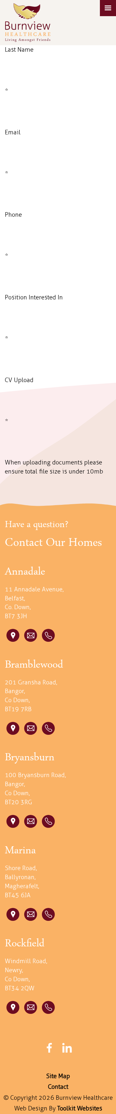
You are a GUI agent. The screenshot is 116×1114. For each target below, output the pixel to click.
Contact (58, 1086)
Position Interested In (34, 297)
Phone (13, 214)
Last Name (19, 49)
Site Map (58, 1076)
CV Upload (19, 380)
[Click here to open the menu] (108, 8)
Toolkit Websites (79, 1108)
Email (13, 132)
